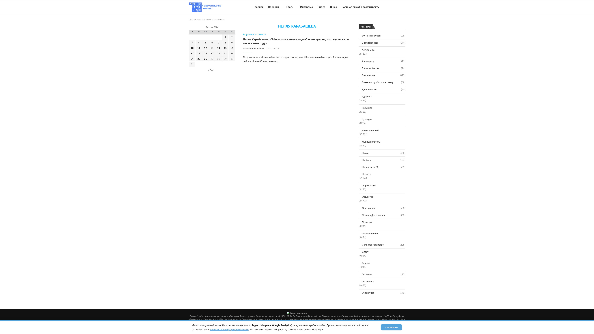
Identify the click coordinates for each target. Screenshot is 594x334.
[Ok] (399, 7)
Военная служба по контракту (360, 7)
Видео (321, 7)
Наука (383, 153)
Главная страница (197, 19)
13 (212, 48)
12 (205, 48)
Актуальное (368, 49)
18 (198, 53)
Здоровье (367, 96)
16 (231, 48)
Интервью (306, 7)
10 (192, 48)
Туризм (366, 263)
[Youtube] (389, 7)
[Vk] (392, 7)
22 (225, 53)
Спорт (365, 251)
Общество (367, 196)
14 (218, 48)
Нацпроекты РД (383, 167)
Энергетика (383, 292)
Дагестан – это (383, 89)
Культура (367, 119)
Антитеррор (383, 61)
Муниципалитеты (371, 141)
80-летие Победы (383, 35)
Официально (383, 208)
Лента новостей (370, 130)
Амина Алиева (256, 48)
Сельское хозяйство (383, 244)
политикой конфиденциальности (229, 329)
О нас (333, 7)
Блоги (289, 7)
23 (231, 53)
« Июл (211, 70)
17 (192, 53)
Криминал (367, 107)
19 (205, 53)
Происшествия (370, 233)
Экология (383, 274)
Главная (258, 7)
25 (198, 58)
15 (225, 48)
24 (192, 58)
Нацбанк (383, 159)
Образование (369, 185)
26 (205, 58)
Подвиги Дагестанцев (383, 215)
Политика (367, 222)
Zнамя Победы (383, 42)
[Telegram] (396, 7)
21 (218, 53)
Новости (273, 7)
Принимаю (391, 327)
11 (198, 48)
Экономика (368, 281)
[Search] (403, 7)
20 (212, 53)
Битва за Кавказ (383, 68)
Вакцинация (383, 75)
